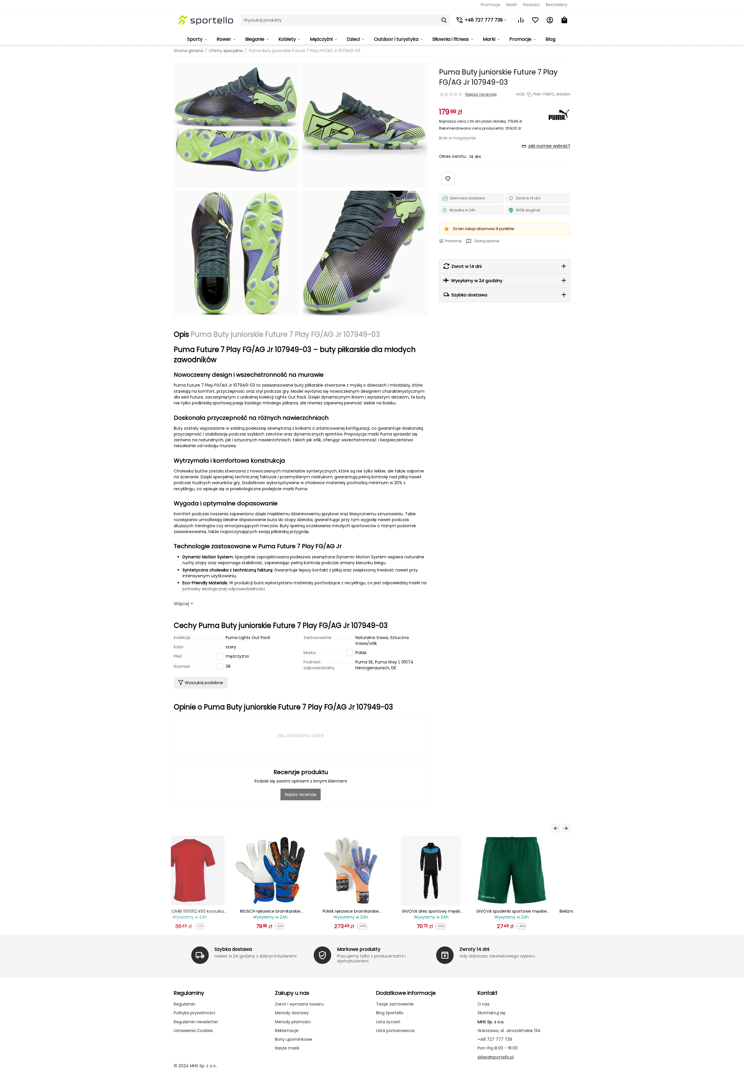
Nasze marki (287, 1048)
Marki (511, 5)
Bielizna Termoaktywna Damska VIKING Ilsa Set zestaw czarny (533, 911)
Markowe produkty (358, 949)
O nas (483, 1004)
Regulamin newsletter (196, 1022)
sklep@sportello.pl (496, 1057)
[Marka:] (558, 114)
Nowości (531, 5)
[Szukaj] (444, 20)
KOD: (521, 94)
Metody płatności (292, 1022)
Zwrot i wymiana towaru (299, 1004)
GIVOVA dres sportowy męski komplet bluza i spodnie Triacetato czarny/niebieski (372, 911)
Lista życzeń (388, 1022)
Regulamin (184, 1004)
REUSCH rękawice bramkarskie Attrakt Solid (211, 911)
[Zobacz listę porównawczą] (521, 20)
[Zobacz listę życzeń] (535, 20)
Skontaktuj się (492, 1013)
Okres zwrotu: (452, 156)
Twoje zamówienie (395, 1004)
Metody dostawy (292, 1013)
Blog (550, 39)
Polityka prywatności (194, 1013)
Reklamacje (287, 1030)
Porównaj (453, 240)
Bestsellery (556, 5)
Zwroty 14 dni (474, 949)
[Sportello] (206, 20)
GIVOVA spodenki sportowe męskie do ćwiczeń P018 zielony (452, 911)
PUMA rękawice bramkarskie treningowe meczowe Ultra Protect (291, 911)
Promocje (490, 5)
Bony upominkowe (293, 1039)
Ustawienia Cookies (193, 1030)
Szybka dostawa (233, 949)
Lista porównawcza (395, 1030)
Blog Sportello (389, 1013)
